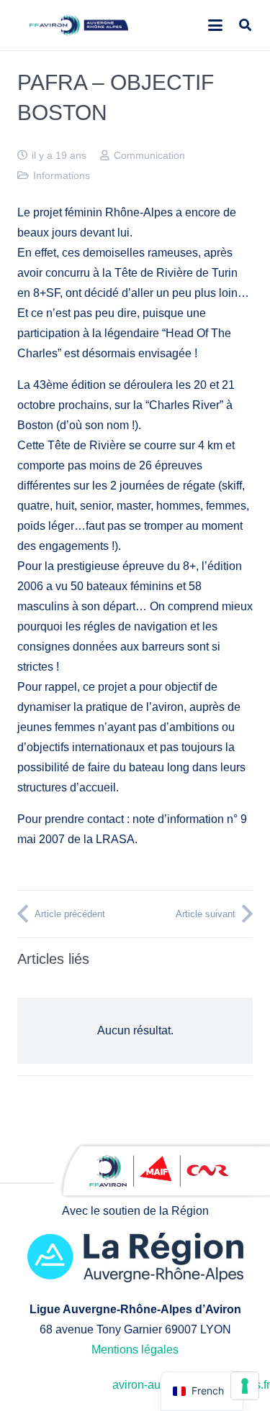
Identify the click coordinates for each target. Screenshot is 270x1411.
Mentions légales (135, 1349)
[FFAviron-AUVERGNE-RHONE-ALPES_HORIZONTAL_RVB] (79, 25)
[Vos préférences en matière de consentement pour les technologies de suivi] (244, 1385)
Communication (149, 155)
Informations (61, 175)
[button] (215, 25)
